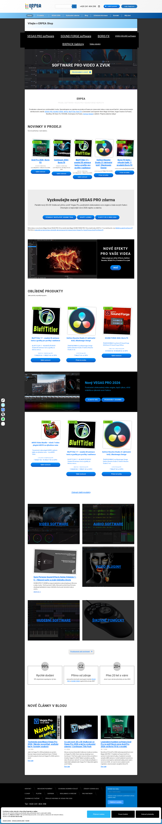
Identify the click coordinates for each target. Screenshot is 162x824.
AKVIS (66, 112)
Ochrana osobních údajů (18, 820)
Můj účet (128, 15)
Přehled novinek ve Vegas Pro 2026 (58, 798)
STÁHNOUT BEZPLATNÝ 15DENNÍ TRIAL (59, 217)
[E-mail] (3, 405)
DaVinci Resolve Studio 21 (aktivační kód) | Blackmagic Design (103, 164)
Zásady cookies (7, 820)
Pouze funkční (123, 814)
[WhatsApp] (3, 419)
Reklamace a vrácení (68, 793)
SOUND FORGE (58, 112)
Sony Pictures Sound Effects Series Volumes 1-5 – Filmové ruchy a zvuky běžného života (55, 578)
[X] (3, 414)
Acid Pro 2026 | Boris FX (40, 161)
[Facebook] (3, 409)
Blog (86, 15)
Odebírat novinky (116, 802)
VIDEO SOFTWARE (53, 524)
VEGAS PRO (48, 112)
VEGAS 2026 (56, 15)
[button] (81, 72)
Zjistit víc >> (37, 592)
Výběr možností (45, 360)
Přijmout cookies (98, 814)
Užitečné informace (101, 15)
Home (30, 15)
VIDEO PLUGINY (108, 567)
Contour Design (88, 114)
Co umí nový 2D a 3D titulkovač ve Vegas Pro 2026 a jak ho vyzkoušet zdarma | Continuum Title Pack (79, 744)
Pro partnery (87, 793)
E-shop (27, 793)
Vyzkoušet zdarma (72, 15)
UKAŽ (115, 268)
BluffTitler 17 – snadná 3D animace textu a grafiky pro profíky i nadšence (82, 164)
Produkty (40, 15)
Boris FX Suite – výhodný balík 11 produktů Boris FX (124, 162)
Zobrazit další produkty (81, 492)
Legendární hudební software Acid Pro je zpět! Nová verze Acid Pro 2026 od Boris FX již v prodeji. (116, 744)
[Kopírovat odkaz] (3, 400)
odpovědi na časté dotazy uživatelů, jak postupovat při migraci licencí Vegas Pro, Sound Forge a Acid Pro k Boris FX (69, 230)
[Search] (74, 6)
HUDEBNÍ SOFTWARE (54, 620)
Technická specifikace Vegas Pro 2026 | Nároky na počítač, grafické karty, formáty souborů (43, 744)
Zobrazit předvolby (147, 814)
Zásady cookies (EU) (91, 789)
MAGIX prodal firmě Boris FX (124, 228)
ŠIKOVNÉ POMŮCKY (108, 620)
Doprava (50, 793)
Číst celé (30, 761)
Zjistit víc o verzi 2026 (107, 217)
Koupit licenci (86, 217)
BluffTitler (72, 112)
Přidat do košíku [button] (81, 360)
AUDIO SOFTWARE (108, 524)
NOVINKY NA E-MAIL (113, 789)
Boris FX (79, 112)
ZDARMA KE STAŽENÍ (32, 798)
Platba (38, 793)
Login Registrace (129, 6)
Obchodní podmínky (44, 789)
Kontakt (27, 820)
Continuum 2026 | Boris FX (61, 161)
